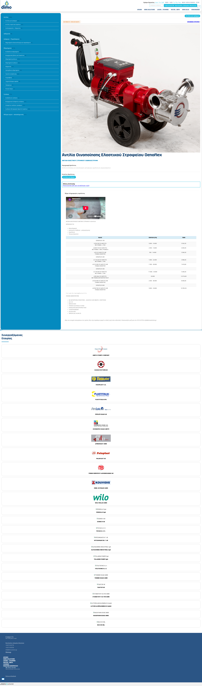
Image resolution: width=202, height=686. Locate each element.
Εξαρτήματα (9, 48)
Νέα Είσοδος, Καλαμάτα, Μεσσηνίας (185, 5)
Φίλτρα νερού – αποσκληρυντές (15, 114)
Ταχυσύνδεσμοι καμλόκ (12, 81)
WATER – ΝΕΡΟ (175, 9)
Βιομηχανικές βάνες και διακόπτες (15, 55)
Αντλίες (8, 17)
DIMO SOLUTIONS (149, 9)
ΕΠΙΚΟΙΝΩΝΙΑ (195, 9)
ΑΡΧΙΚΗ (139, 9)
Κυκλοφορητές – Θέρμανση (13, 28)
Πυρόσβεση (9, 77)
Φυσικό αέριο (10, 89)
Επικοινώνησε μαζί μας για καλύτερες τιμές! (76, 185)
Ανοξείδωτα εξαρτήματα (13, 51)
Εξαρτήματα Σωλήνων (12, 63)
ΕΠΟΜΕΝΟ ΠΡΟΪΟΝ (193, 22)
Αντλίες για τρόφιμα (12, 20)
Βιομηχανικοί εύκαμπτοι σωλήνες (15, 101)
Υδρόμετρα (9, 85)
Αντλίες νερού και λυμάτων (14, 24)
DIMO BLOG (185, 9)
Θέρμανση (9, 66)
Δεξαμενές (8, 34)
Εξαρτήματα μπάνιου (12, 59)
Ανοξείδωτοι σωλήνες (12, 98)
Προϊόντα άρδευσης (12, 74)
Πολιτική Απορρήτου (10, 666)
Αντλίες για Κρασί (69, 177)
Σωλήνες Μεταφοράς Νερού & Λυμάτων (17, 109)
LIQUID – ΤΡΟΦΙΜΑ (163, 9)
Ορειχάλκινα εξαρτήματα (13, 70)
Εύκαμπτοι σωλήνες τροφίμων (15, 105)
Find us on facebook (11, 676)
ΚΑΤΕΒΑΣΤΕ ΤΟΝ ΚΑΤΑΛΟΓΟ (71, 21)
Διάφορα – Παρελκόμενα (12, 39)
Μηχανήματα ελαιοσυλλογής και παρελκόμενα (18, 42)
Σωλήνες (8, 94)
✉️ (3, 679)
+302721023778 (169, 5)
